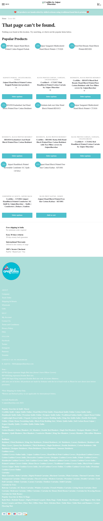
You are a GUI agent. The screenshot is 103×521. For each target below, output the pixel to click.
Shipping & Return (9, 301)
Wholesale (6, 305)
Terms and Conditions (10, 325)
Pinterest (5, 352)
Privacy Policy (7, 328)
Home (4, 19)
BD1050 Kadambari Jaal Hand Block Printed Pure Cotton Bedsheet (17, 141)
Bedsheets (74, 77)
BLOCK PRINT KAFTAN (48, 196)
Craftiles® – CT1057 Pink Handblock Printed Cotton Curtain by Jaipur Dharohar (51, 84)
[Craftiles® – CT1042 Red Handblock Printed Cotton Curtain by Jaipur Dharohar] (85, 119)
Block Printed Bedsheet (90, 77)
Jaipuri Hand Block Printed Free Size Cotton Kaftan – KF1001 (51, 200)
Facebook (6, 341)
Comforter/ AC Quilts (11, 196)
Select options (17, 97)
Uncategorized (24, 77)
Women (17, 79)
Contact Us (6, 321)
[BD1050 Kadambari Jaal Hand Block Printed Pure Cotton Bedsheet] (17, 119)
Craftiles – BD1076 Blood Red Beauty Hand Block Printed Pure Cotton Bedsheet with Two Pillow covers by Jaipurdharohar (85, 84)
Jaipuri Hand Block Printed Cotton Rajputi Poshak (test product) (17, 83)
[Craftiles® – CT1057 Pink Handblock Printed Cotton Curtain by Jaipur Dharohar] (51, 59)
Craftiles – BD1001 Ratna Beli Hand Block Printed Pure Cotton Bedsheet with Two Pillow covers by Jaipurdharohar (51, 143)
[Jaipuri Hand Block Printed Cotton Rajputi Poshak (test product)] (17, 59)
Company (6, 294)
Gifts (4, 309)
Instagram (6, 348)
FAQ (4, 332)
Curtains (61, 77)
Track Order (6, 298)
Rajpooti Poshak (10, 77)
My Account (7, 317)
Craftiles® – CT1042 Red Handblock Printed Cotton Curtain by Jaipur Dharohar (85, 144)
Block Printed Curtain (46, 77)
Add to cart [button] (51, 215)
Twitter (4, 344)
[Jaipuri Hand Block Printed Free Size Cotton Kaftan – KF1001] (51, 178)
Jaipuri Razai (26, 196)
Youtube (5, 355)
